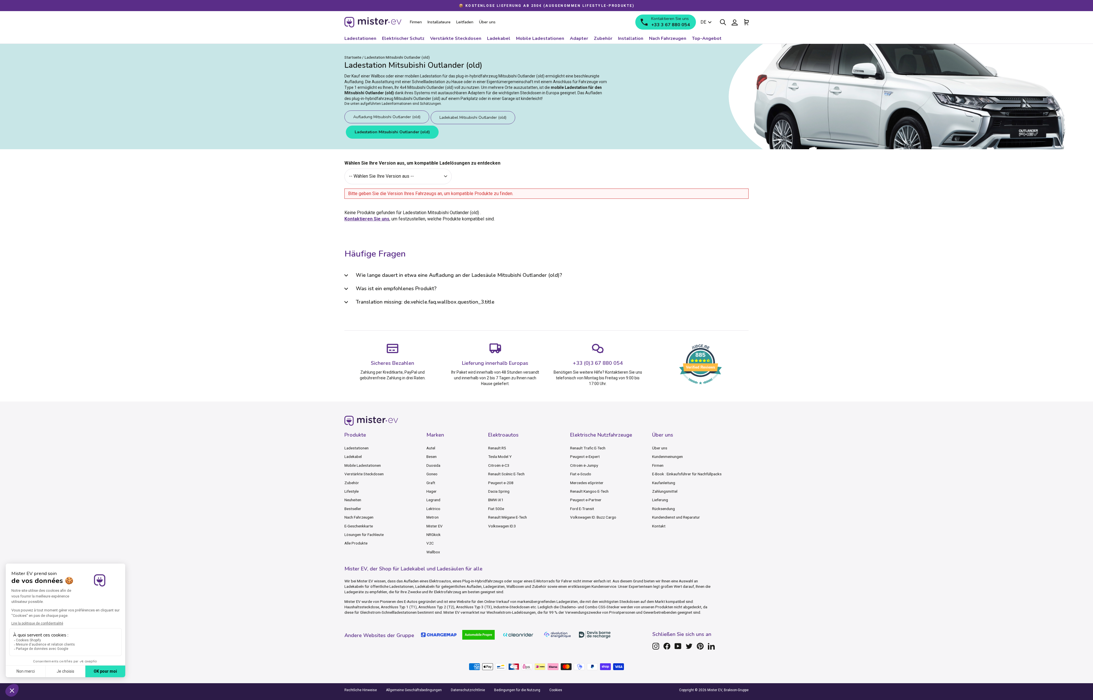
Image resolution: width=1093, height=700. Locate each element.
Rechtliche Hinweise (360, 690)
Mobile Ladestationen (362, 465)
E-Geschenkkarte (358, 526)
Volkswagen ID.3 (502, 526)
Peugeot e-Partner (585, 500)
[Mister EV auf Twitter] (689, 646)
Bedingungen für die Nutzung (517, 690)
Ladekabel (353, 456)
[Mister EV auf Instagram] (655, 646)
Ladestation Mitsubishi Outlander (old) (392, 132)
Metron (432, 517)
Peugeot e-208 (500, 482)
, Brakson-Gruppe (735, 690)
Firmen (657, 465)
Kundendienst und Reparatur (676, 517)
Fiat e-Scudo (580, 474)
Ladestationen (356, 448)
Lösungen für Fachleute (364, 534)
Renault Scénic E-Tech (506, 474)
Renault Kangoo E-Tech (589, 491)
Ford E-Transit (582, 508)
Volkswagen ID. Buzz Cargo (593, 517)
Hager (431, 491)
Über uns (659, 448)
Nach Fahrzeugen (358, 517)
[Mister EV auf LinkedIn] (711, 646)
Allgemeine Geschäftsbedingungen (414, 690)
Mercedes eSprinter (586, 482)
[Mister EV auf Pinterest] (700, 646)
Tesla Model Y (499, 456)
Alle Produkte (355, 543)
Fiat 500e (496, 508)
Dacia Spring (498, 491)
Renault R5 (497, 448)
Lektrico (433, 508)
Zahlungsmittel (664, 491)
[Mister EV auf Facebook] (666, 646)
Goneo (431, 474)
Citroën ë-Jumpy (584, 465)
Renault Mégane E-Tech (507, 517)
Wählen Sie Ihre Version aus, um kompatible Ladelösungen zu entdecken (422, 163)
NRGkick (433, 534)
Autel (430, 448)
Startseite (352, 57)
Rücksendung (663, 508)
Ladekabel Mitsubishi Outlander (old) (472, 117)
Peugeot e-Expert (585, 456)
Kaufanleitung (663, 482)
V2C (430, 543)
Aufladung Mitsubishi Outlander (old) (386, 117)
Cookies (555, 690)
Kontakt (658, 526)
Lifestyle (351, 491)
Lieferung (660, 500)
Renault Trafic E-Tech (587, 448)
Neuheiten (352, 500)
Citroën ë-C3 (498, 465)
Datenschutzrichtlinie (468, 690)
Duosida (433, 465)
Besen (431, 456)
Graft (430, 482)
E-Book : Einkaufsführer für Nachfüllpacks (687, 474)
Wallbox (433, 552)
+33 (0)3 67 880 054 (598, 363)
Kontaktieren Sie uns (366, 219)
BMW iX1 (496, 500)
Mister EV (434, 526)
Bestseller (352, 508)
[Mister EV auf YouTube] (678, 646)
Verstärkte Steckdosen (364, 474)
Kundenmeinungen (667, 456)
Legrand (433, 500)
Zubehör (351, 482)
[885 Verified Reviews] (700, 387)
